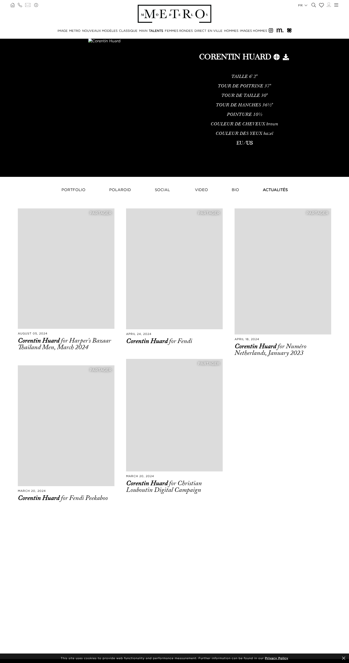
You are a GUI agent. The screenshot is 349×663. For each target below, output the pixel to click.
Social (162, 190)
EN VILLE (215, 30)
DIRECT (200, 30)
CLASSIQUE (128, 30)
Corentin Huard (39, 341)
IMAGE (62, 30)
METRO (74, 30)
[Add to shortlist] (277, 58)
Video (201, 190)
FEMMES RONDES (179, 30)
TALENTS (156, 30)
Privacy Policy (276, 658)
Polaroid (120, 190)
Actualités (275, 190)
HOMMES (231, 30)
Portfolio (73, 190)
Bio (235, 190)
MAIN (143, 30)
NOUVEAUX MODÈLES (100, 30)
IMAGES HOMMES (253, 30)
